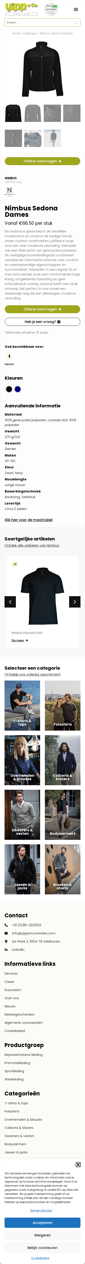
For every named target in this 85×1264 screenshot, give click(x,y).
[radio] (9, 389)
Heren (9, 364)
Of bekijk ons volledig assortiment (33, 674)
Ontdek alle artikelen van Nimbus (32, 545)
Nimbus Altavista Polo (26, 633)
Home (16, 33)
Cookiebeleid (40, 1258)
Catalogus (30, 33)
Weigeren (42, 1235)
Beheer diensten (41, 1210)
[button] (78, 1164)
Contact (16, 915)
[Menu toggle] (76, 9)
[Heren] (9, 356)
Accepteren (43, 1222)
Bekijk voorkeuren (42, 1247)
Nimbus (11, 178)
